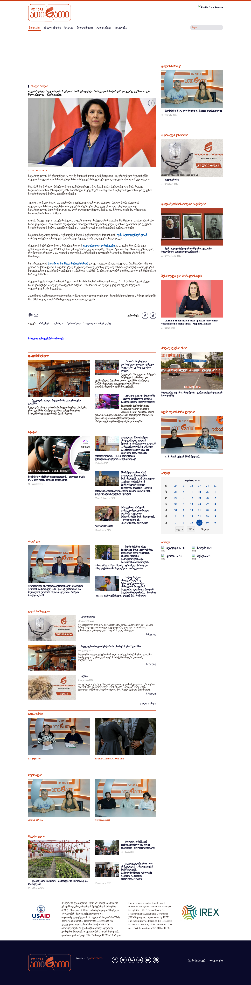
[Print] (30, 315)
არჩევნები (44, 323)
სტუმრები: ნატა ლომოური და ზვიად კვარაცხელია (193, 111)
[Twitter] (152, 315)
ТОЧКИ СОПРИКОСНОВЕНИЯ (109, 759)
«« (166, 481)
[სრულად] (222, 119)
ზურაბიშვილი (74, 323)
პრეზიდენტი (105, 323)
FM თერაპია (34, 759)
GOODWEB (96, 958)
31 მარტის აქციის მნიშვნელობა (182, 456)
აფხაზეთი (58, 323)
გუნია (84, 676)
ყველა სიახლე (148, 703)
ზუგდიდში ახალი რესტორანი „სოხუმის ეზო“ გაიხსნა (111, 646)
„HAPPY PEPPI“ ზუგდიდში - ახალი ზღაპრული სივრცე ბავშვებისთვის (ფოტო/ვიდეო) (138, 398)
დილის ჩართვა (35, 820)
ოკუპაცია (90, 323)
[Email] (36, 315)
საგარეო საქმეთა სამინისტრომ (68, 263)
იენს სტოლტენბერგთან (132, 234)
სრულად (151, 634)
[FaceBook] (151, 103)
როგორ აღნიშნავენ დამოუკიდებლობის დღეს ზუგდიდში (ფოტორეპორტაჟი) (138, 844)
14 (191, 510)
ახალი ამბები (39, 86)
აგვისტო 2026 (192, 480)
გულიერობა (88, 616)
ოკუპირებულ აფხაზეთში (99, 245)
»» (217, 481)
